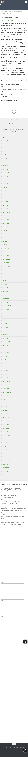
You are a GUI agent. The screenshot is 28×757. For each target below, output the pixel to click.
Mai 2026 (5, 151)
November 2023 (6, 259)
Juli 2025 (5, 187)
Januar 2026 (5, 165)
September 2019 (7, 435)
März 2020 (5, 413)
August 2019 (6, 439)
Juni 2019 (5, 446)
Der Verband (5, 11)
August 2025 (6, 183)
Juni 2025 (5, 190)
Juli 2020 (5, 399)
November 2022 (6, 298)
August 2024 (6, 226)
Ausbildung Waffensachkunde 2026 (11, 490)
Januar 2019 (5, 464)
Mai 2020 (5, 406)
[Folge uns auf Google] (17, 753)
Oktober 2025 (6, 176)
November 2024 (6, 216)
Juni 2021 (5, 360)
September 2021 (7, 349)
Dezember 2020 (6, 381)
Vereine (19, 11)
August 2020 (6, 395)
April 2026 (5, 155)
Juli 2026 (5, 144)
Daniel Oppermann (9, 20)
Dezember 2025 (6, 169)
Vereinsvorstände (7, 13)
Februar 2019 (6, 460)
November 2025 (6, 172)
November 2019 (6, 428)
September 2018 (7, 475)
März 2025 (5, 201)
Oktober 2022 (6, 302)
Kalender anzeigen (6, 520)
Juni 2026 (5, 147)
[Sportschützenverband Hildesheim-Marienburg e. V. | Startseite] (3, 2)
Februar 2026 (6, 162)
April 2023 (5, 280)
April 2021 (5, 367)
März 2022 (5, 327)
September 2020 (7, 392)
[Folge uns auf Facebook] (11, 753)
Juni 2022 (5, 316)
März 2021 (5, 370)
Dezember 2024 (6, 212)
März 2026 (5, 158)
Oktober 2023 (6, 262)
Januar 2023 (5, 291)
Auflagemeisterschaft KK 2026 (10, 503)
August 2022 (6, 309)
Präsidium (13, 11)
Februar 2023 (6, 288)
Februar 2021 (6, 374)
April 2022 (5, 324)
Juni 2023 (5, 273)
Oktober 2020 (6, 388)
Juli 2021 (5, 356)
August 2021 (6, 352)
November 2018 (6, 471)
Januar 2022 (5, 334)
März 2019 (5, 457)
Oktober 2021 (6, 345)
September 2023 (7, 266)
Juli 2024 (5, 230)
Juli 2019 (5, 442)
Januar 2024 (5, 252)
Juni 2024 (5, 234)
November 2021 (6, 342)
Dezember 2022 (6, 295)
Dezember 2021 (6, 338)
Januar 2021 (5, 377)
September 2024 (7, 223)
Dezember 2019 (6, 424)
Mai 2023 (5, 277)
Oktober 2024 (6, 219)
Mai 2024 (5, 237)
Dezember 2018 (6, 467)
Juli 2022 (5, 313)
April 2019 (5, 453)
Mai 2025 (5, 194)
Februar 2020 (6, 417)
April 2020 (5, 410)
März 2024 (5, 244)
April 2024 (5, 241)
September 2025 (7, 180)
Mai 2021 (5, 363)
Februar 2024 (6, 248)
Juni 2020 (5, 403)
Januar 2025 (5, 208)
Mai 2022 (5, 320)
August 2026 (6, 140)
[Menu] (26, 2)
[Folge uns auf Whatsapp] (14, 753)
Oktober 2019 (6, 431)
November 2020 (6, 385)
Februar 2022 (6, 331)
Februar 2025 (6, 205)
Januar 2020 (5, 421)
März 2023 (5, 284)
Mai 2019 (5, 449)
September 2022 (7, 306)
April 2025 (5, 198)
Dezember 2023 (6, 255)
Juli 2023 (5, 270)
